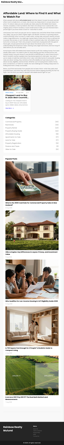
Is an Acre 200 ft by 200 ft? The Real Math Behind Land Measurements (26, 398)
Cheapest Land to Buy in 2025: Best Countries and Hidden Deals (16, 96)
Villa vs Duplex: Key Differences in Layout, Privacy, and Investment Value (31, 253)
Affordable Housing (32, 134)
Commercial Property (32, 122)
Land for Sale (32, 140)
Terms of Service (37, 430)
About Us (35, 429)
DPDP (34, 434)
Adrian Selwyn (9, 92)
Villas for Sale (32, 149)
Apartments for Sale (32, 137)
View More (8, 108)
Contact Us (36, 436)
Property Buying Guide (32, 131)
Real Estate (32, 125)
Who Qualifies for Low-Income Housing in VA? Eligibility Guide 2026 (31, 301)
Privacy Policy (36, 432)
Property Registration (32, 143)
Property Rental (32, 128)
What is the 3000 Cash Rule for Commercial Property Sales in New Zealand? (31, 204)
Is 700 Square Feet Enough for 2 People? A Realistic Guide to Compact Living (28, 349)
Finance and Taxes (32, 146)
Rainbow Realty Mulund (13, 2)
